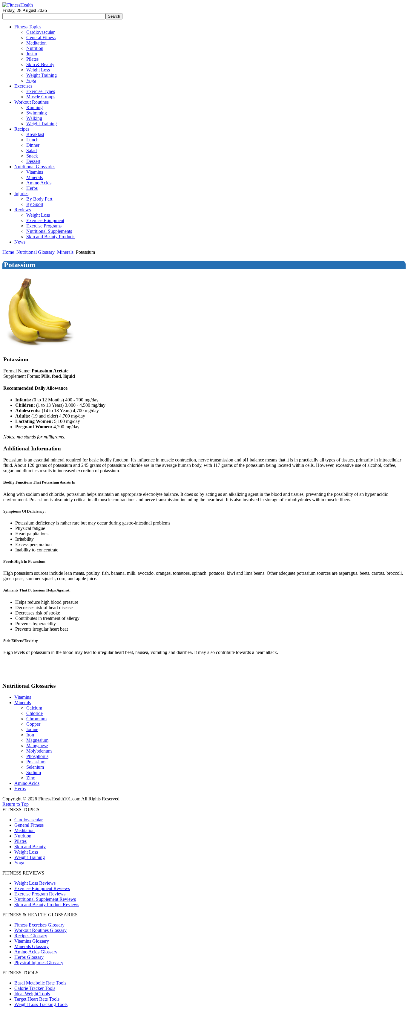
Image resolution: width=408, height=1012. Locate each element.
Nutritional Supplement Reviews (45, 899)
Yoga (19, 862)
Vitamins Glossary (31, 941)
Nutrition (22, 835)
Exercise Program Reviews (39, 893)
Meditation (24, 830)
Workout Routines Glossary (40, 930)
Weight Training (29, 857)
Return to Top (15, 804)
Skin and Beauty (30, 846)
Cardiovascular (28, 819)
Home (8, 252)
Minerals (65, 252)
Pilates (20, 841)
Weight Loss (26, 851)
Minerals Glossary (31, 946)
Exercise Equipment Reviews (42, 888)
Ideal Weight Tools (32, 993)
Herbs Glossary (29, 957)
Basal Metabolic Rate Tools (40, 982)
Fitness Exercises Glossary (39, 924)
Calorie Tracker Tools (34, 988)
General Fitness (29, 825)
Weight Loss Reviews (35, 883)
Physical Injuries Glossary (38, 962)
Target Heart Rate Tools (36, 999)
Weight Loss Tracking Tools (41, 1004)
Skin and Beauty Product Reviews (46, 904)
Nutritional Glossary (35, 252)
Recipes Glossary (30, 935)
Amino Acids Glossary (35, 951)
